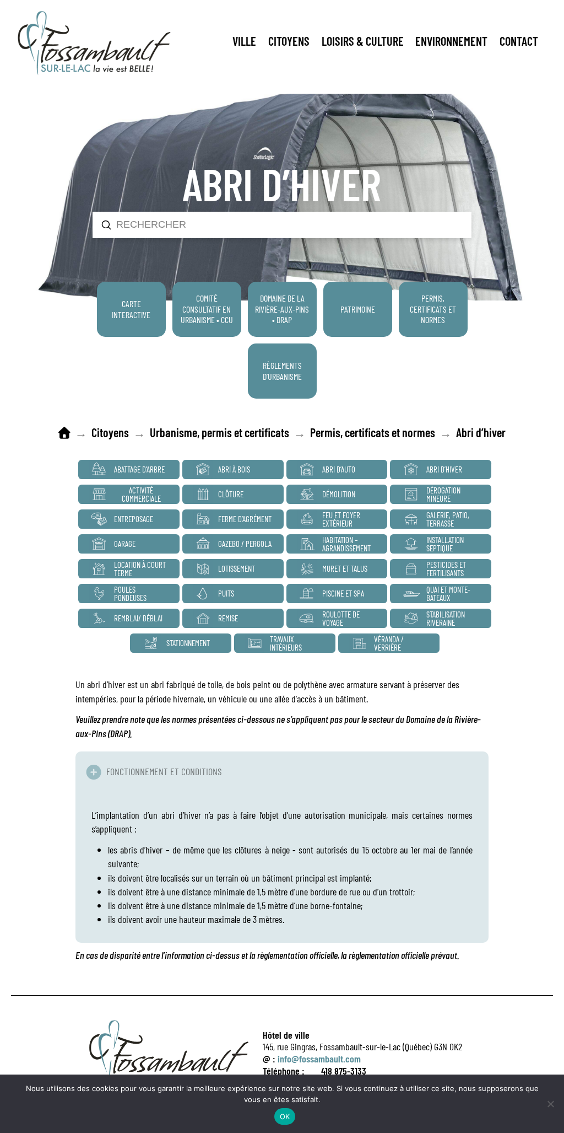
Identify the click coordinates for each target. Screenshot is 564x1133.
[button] (244, 41)
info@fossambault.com (319, 1059)
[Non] (550, 1103)
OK (285, 1116)
